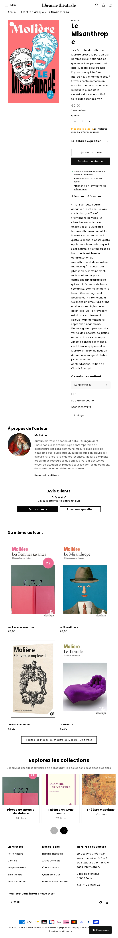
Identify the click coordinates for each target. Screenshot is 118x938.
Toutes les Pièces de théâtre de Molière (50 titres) (59, 739)
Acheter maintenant (91, 161)
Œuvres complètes (19, 724)
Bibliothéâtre (15, 874)
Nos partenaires (17, 867)
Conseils (12, 860)
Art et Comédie (51, 860)
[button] (6, 5)
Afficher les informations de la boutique (90, 187)
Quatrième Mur (51, 874)
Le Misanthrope (90, 384)
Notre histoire (15, 853)
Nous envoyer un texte (55, 881)
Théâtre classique (32, 12)
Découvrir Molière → (47, 475)
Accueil (12, 12)
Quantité (75, 115)
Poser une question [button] (80, 509)
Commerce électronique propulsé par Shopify (57, 927)
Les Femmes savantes (21, 627)
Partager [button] (79, 415)
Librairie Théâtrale (52, 853)
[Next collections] (64, 830)
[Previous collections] (54, 830)
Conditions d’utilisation (60, 931)
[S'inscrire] (59, 902)
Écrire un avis (37, 509)
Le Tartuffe (66, 724)
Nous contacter (17, 881)
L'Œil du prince (50, 867)
